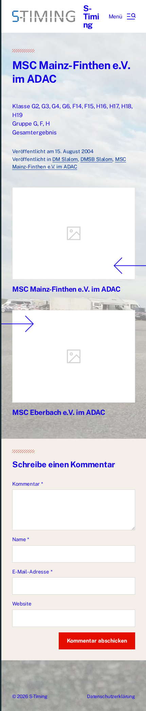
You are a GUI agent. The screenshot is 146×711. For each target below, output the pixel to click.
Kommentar (27, 484)
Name (20, 539)
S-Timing (91, 16)
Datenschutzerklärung (111, 696)
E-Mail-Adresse (32, 572)
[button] (122, 16)
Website (22, 604)
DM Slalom (65, 159)
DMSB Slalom (96, 159)
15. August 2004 (74, 151)
